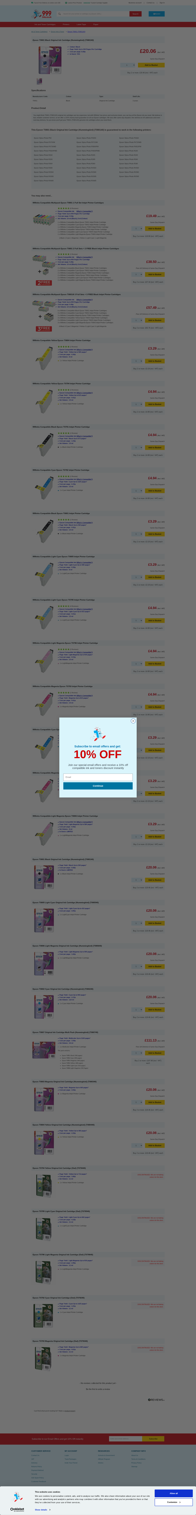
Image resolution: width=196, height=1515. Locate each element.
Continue (98, 786)
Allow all (174, 1493)
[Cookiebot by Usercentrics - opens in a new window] (17, 1510)
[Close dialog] (133, 721)
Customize (172, 1502)
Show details (41, 1510)
